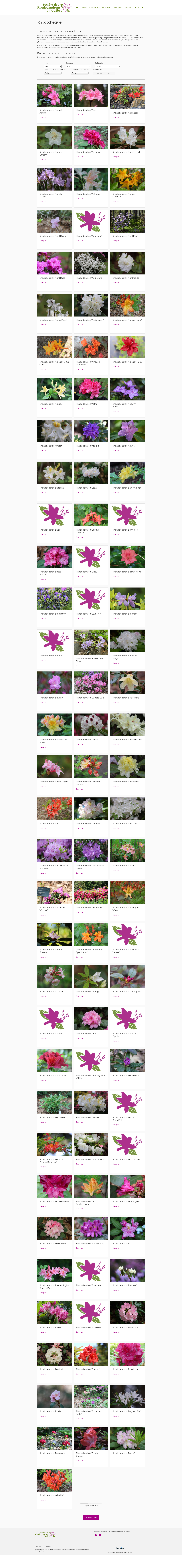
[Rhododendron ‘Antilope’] (91, 179)
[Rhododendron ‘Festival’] (54, 1354)
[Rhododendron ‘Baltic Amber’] (127, 473)
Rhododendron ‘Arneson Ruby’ (127, 362)
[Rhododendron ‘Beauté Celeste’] (91, 515)
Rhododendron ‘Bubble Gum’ (90, 697)
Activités (136, 7)
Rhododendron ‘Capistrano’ (125, 781)
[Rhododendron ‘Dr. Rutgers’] (127, 1186)
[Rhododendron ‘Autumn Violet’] (127, 389)
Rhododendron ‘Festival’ (51, 1369)
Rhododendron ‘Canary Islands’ (127, 739)
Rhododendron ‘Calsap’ (87, 739)
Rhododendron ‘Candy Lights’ (53, 781)
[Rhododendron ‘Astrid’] (91, 389)
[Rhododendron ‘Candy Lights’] (54, 767)
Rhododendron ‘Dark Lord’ (52, 1117)
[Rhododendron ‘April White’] (127, 263)
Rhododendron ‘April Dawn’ (52, 236)
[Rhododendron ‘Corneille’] (54, 977)
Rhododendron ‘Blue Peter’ (89, 614)
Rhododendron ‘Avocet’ (50, 446)
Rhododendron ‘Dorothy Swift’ (127, 1159)
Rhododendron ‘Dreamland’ (52, 1243)
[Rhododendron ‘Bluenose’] (127, 599)
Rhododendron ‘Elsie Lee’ (88, 1285)
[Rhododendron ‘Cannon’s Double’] (91, 767)
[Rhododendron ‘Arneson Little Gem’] (54, 347)
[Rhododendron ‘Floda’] (54, 1396)
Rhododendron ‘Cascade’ (124, 823)
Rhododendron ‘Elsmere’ (124, 1285)
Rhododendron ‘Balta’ (86, 488)
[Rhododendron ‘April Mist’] (127, 221)
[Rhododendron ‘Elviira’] (54, 1312)
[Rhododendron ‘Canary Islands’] (127, 725)
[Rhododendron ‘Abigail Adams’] (54, 95)
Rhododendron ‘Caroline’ (88, 823)
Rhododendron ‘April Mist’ (125, 236)
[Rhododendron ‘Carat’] (54, 809)
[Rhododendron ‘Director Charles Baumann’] (54, 1144)
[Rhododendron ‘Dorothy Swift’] (127, 1144)
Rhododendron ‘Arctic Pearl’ (53, 320)
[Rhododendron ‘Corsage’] (91, 977)
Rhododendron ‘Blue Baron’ (52, 614)
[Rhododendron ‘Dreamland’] (54, 1228)
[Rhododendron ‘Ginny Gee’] (91, 1480)
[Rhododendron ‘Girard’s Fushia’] (54, 1522)
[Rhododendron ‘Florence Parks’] (91, 1396)
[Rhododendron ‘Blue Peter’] (91, 599)
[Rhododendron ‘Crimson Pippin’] (127, 1019)
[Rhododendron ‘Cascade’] (127, 809)
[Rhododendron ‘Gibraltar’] (54, 1480)
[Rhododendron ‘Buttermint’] (127, 683)
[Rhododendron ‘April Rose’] (54, 263)
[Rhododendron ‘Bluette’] (54, 641)
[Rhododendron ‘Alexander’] (127, 96)
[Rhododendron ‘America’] (91, 137)
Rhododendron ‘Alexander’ (125, 113)
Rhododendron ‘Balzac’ (50, 530)
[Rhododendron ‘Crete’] (91, 1019)
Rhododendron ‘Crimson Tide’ (54, 1075)
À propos (83, 7)
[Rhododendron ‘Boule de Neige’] (127, 641)
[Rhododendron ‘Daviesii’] (91, 1102)
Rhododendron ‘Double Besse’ (54, 1201)
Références (106, 7)
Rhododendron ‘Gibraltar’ (51, 1495)
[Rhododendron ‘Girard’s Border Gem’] (127, 1480)
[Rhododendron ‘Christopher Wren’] (127, 893)
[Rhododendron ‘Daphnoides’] (127, 1060)
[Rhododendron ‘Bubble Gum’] (91, 683)
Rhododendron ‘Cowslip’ (51, 1033)
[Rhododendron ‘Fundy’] (127, 1438)
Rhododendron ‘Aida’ (86, 110)
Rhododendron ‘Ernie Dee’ (89, 1327)
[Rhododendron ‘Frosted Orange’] (91, 1438)
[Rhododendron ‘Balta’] (91, 473)
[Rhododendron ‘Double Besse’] (54, 1186)
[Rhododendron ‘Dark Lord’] (54, 1102)
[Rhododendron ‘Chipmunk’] (91, 893)
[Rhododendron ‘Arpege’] (54, 389)
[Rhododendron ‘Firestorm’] (127, 1354)
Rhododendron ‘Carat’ (50, 823)
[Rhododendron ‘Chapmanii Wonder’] (54, 893)
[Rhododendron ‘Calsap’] (91, 725)
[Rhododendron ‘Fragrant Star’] (127, 1396)
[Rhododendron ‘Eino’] (127, 1228)
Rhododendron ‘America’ (88, 152)
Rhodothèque (117, 7)
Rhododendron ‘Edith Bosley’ (90, 1243)
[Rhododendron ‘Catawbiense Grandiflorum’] (91, 851)
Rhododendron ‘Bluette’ (51, 655)
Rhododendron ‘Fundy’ (123, 1453)
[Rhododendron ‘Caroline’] (91, 809)
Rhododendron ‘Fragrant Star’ (126, 1411)
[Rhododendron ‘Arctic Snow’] (91, 305)
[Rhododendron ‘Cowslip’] (54, 1019)
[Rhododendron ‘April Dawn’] (54, 221)
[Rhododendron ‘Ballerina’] (54, 473)
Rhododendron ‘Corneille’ (51, 991)
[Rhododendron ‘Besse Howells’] (54, 557)
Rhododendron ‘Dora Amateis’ (90, 1159)
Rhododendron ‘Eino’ (122, 1243)
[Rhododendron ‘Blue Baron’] (54, 599)
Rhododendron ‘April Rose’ (52, 278)
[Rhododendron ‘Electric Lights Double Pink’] (54, 1270)
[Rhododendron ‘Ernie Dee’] (91, 1312)
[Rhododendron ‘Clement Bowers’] (54, 935)
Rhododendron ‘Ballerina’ (51, 488)
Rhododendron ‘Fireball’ (88, 1369)
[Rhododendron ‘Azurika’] (91, 431)
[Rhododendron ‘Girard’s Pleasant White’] (127, 1522)
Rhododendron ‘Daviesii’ (88, 1117)
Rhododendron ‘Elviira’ (50, 1327)
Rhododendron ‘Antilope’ (88, 194)
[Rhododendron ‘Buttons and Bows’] (54, 725)
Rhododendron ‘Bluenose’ (125, 614)
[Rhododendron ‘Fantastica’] (127, 1312)
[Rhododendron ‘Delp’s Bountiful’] (127, 1102)
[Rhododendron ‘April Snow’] (91, 263)
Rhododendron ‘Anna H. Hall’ (126, 152)
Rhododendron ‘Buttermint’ (125, 697)
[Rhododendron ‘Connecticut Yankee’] (127, 935)
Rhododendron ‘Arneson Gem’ (127, 320)
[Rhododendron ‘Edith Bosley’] (91, 1228)
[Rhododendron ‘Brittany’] (54, 683)
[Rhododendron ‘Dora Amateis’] (91, 1144)
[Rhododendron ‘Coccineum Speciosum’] (91, 935)
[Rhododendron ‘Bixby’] (91, 557)
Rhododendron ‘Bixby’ (87, 571)
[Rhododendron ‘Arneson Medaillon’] (91, 347)
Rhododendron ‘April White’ (125, 278)
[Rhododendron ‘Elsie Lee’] (91, 1270)
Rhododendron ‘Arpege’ (51, 404)
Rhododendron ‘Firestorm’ (125, 1369)
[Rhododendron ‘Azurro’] (127, 431)
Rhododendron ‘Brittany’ (51, 697)
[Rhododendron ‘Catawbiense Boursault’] (54, 851)
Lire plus (42, 117)
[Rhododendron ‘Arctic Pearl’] (54, 305)
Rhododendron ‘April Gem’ (89, 236)
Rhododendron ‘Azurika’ (87, 446)
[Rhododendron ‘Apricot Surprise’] (127, 179)
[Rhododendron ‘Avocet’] (54, 431)
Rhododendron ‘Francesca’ (52, 1453)
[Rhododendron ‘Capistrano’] (127, 767)
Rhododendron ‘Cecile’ (123, 865)
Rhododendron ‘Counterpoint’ (127, 991)
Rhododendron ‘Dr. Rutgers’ (125, 1201)
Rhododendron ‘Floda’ (50, 1411)
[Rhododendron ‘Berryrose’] (127, 515)
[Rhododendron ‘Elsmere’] (127, 1270)
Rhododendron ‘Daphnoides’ (126, 1075)
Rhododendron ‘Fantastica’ (125, 1327)
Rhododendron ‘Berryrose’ (125, 530)
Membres (127, 7)
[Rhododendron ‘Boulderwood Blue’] (91, 642)
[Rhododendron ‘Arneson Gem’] (127, 305)
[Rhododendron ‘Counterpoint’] (127, 977)
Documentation (94, 7)
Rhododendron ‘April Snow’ (89, 278)
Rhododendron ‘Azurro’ (123, 446)
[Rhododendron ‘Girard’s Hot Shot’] (91, 1522)
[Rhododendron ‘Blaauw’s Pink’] (127, 557)
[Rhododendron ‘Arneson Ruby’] (127, 347)
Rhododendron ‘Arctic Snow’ (90, 320)
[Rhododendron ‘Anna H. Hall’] (127, 137)
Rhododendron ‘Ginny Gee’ (89, 1495)
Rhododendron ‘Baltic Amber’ (126, 488)
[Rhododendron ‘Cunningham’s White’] (91, 1060)
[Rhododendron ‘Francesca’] (54, 1438)
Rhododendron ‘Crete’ (87, 1033)
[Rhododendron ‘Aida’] (91, 95)
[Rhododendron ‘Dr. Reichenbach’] (91, 1186)
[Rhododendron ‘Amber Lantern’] (54, 137)
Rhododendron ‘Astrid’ (87, 404)
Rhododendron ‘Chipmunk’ (89, 907)
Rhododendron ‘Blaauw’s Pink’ (127, 571)
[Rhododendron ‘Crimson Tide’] (54, 1060)
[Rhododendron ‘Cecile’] (127, 851)
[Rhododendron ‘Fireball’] (91, 1354)
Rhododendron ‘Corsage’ (88, 991)
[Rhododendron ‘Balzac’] (54, 515)
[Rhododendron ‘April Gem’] (91, 221)
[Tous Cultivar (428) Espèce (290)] (53, 66)
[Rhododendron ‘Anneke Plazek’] (54, 179)
